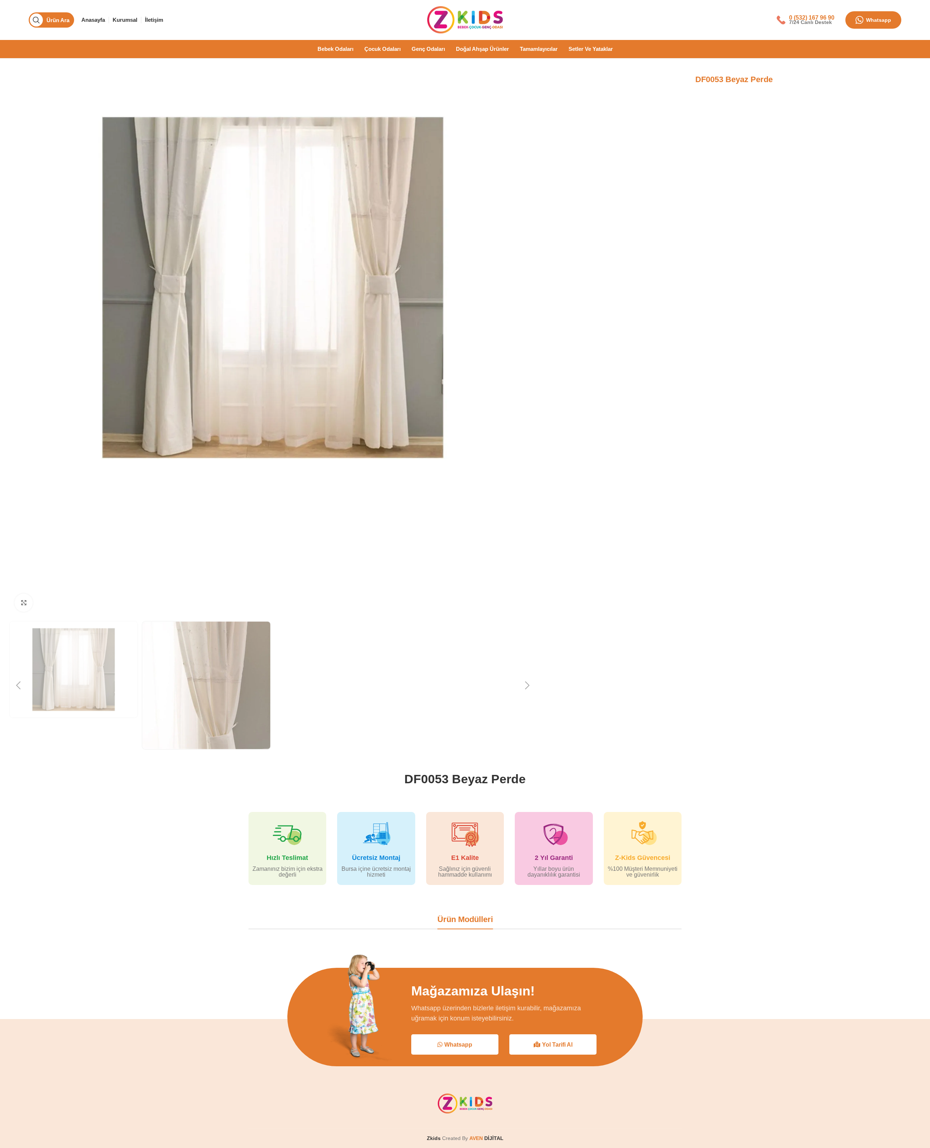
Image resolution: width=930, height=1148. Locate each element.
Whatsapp (878, 20)
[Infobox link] (805, 20)
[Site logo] (465, 19)
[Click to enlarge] (24, 603)
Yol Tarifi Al (557, 1045)
